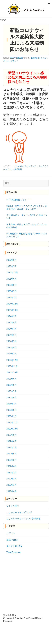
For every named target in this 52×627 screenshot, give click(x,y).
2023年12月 (12, 360)
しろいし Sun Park (26, 9)
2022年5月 (11, 460)
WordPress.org (13, 552)
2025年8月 (11, 285)
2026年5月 (11, 266)
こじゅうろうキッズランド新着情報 (23, 518)
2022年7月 (11, 447)
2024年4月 (11, 347)
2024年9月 (11, 316)
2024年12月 (12, 304)
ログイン (10, 533)
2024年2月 (11, 354)
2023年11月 (12, 366)
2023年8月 (11, 385)
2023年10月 (12, 372)
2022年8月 (11, 441)
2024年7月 (11, 329)
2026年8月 (11, 260)
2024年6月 (11, 335)
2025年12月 (12, 272)
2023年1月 (11, 416)
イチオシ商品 (12, 506)
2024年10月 (12, 310)
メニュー (49, 4)
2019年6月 (11, 491)
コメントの (14, 546)
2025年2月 (11, 297)
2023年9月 (11, 379)
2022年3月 (11, 472)
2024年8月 (11, 322)
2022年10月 (12, 429)
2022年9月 (11, 435)
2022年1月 (11, 485)
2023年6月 (11, 397)
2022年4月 (11, 466)
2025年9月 (11, 279)
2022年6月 (11, 454)
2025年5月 (11, 291)
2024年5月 (11, 341)
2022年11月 (12, 422)
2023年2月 (11, 410)
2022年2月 (11, 479)
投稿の (12, 540)
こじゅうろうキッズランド (25, 166)
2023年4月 (11, 404)
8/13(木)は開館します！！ (18, 200)
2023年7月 (11, 391)
